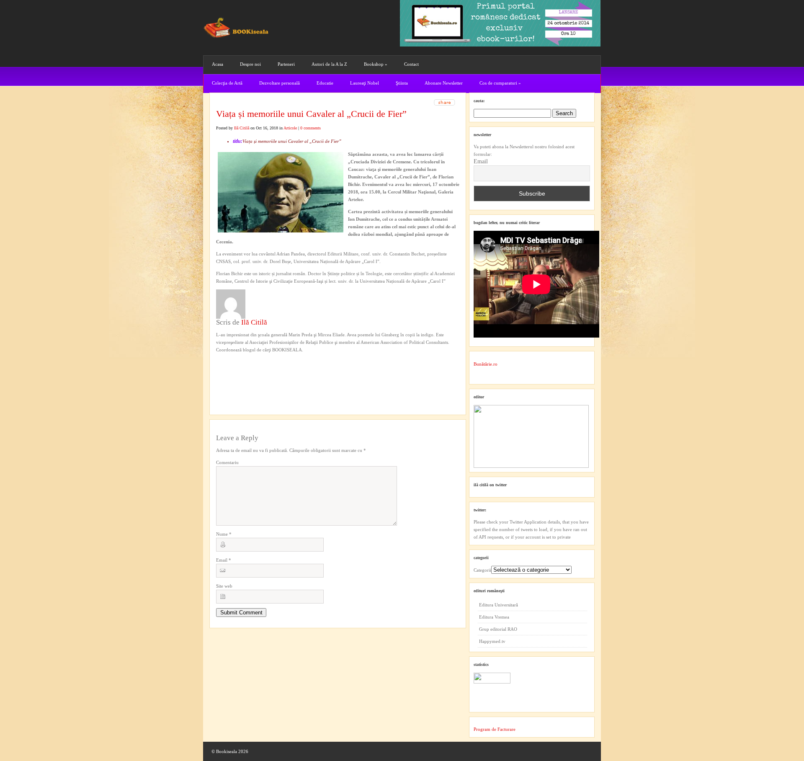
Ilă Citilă (241, 128)
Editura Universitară (498, 604)
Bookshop (375, 64)
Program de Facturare (494, 729)
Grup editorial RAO (498, 629)
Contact (411, 64)
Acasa (217, 64)
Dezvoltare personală (279, 82)
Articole (290, 128)
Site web (224, 585)
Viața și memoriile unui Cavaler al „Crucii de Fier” (311, 113)
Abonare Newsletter (444, 82)
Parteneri (286, 64)
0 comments (310, 128)
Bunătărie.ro (485, 363)
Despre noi (250, 64)
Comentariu (227, 462)
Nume (224, 534)
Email (223, 559)
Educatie (325, 82)
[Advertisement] (261, 370)
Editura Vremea (494, 616)
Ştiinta (402, 82)
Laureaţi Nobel (364, 82)
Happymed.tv (492, 641)
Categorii (482, 570)
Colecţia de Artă (227, 82)
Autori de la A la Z (329, 64)
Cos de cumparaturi (500, 82)
